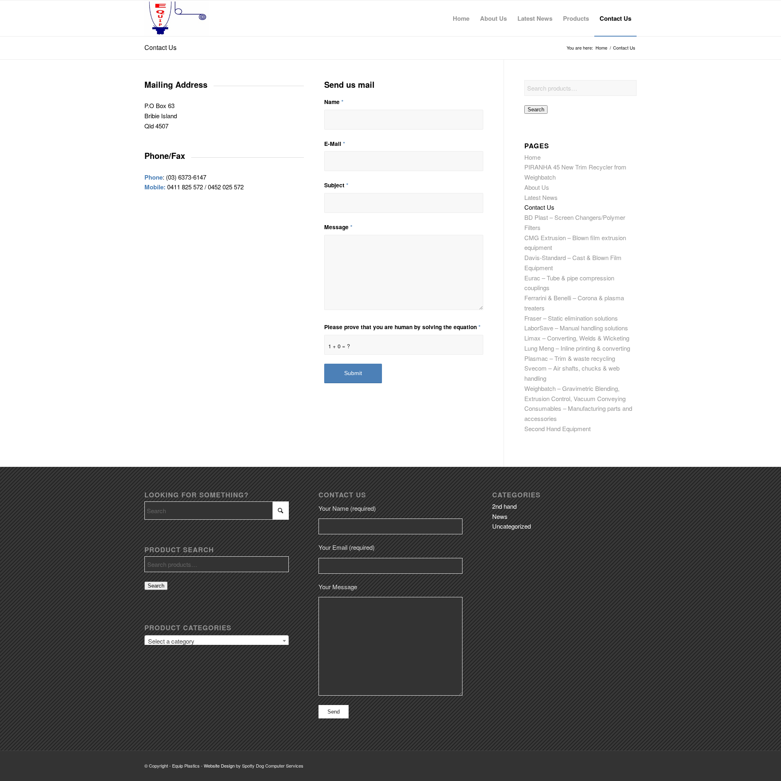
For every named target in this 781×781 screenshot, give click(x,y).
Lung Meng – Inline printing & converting (577, 348)
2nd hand (504, 506)
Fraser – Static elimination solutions (571, 318)
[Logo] (176, 18)
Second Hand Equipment (557, 428)
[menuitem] (461, 18)
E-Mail (334, 143)
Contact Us (160, 47)
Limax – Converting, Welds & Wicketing (576, 338)
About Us (536, 187)
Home (532, 157)
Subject (336, 185)
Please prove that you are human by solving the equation (402, 327)
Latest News (541, 197)
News (500, 516)
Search (536, 109)
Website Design (219, 765)
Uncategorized (511, 526)
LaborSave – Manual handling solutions (576, 327)
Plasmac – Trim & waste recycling (569, 358)
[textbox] (216, 641)
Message (338, 227)
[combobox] (216, 640)
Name (333, 102)
